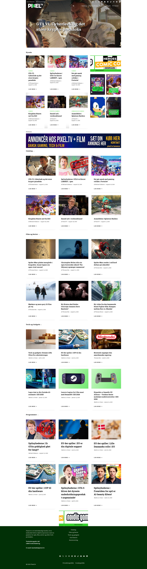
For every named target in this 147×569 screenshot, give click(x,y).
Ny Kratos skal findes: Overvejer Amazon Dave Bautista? (70, 306)
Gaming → (30, 151)
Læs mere (32, 89)
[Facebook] (92, 2)
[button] (73, 24)
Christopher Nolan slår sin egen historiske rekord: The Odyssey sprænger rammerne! (72, 265)
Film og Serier (93, 6)
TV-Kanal (115, 6)
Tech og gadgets (105, 6)
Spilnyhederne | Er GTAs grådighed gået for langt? (39, 446)
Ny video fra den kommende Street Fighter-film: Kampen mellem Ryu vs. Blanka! (105, 306)
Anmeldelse (75, 111)
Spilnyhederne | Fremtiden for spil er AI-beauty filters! (104, 491)
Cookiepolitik (79, 563)
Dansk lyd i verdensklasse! (71, 219)
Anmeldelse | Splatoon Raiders (106, 219)
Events (52, 111)
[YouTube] (101, 2)
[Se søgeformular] (73, 6)
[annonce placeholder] (73, 140)
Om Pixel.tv (30, 2)
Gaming (84, 6)
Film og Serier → (33, 234)
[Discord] (113, 2)
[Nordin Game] (105, 62)
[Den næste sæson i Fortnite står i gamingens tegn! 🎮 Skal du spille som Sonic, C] (97, 107)
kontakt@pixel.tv (38, 548)
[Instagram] (98, 2)
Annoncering (40, 2)
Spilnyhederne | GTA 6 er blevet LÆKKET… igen (56, 75)
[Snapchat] (116, 2)
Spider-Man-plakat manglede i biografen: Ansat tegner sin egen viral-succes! (40, 265)
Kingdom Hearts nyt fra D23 (39, 219)
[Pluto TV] (119, 2)
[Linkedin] (107, 2)
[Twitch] (105, 2)
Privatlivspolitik (68, 563)
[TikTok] (110, 2)
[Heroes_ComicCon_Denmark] (73, 517)
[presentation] (35, 61)
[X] (95, 2)
